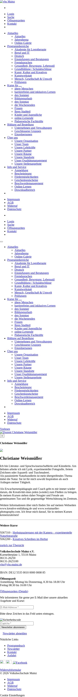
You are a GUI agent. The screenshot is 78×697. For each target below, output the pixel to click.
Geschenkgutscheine (26, 180)
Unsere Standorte (24, 157)
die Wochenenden (25, 104)
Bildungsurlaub (23, 98)
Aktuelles (12, 33)
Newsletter (13, 648)
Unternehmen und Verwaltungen (33, 127)
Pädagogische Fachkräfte (29, 121)
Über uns (12, 137)
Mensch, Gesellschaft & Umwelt (33, 78)
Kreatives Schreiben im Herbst (30, 539)
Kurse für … (14, 85)
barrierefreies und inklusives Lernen (35, 91)
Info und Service (16, 167)
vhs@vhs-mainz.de (11, 564)
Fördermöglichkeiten (26, 176)
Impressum (13, 199)
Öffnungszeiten (16, 20)
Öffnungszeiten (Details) (14, 591)
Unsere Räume (23, 153)
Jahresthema (21, 39)
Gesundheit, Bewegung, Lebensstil (35, 65)
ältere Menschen (24, 88)
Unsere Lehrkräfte (25, 147)
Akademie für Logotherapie (30, 49)
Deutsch (19, 56)
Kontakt (12, 23)
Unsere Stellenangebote (28, 163)
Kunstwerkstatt (23, 75)
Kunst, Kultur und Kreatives (31, 72)
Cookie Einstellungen (12, 695)
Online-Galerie (23, 42)
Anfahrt (11, 655)
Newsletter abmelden (15, 633)
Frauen (18, 108)
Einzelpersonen (23, 134)
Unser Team (21, 144)
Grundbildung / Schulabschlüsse (33, 69)
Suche (10, 17)
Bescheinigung (23, 173)
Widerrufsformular (10, 669)
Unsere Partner (23, 150)
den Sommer (22, 95)
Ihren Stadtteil (22, 111)
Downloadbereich (25, 189)
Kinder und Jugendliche (28, 114)
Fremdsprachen (23, 62)
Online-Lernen (23, 186)
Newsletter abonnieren (13, 627)
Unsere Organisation (26, 140)
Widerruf (12, 205)
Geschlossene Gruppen (28, 131)
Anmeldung (21, 170)
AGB (10, 202)
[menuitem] (42, 7)
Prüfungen (20, 82)
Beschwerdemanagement (29, 183)
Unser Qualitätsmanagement (31, 160)
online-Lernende (24, 118)
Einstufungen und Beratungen (32, 59)
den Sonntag (22, 101)
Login (10, 13)
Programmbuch (16, 645)
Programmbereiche (18, 46)
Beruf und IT (22, 52)
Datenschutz (14, 209)
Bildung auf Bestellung (20, 124)
